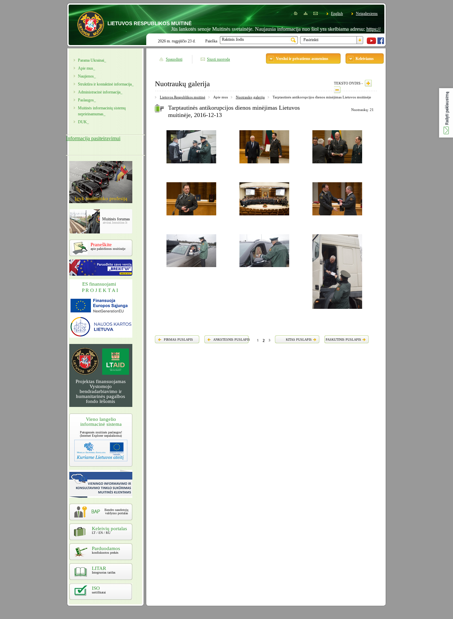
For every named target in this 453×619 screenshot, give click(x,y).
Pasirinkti (310, 39)
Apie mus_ (86, 68)
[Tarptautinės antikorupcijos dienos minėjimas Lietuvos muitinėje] (191, 164)
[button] (446, 113)
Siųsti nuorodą (218, 59)
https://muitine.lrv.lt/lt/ (374, 29)
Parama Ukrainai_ (92, 60)
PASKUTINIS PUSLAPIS (343, 339)
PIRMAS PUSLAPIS (178, 339)
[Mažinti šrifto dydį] (337, 89)
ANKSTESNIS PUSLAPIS (231, 339)
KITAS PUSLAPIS (299, 339)
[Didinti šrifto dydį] (368, 83)
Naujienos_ (87, 76)
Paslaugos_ (87, 100)
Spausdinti (174, 59)
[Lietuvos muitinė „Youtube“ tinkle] (371, 42)
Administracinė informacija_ (100, 92)
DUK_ (83, 122)
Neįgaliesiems (367, 13)
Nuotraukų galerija (250, 97)
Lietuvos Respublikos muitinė (182, 97)
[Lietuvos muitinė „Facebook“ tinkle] (380, 42)
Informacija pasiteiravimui (93, 138)
